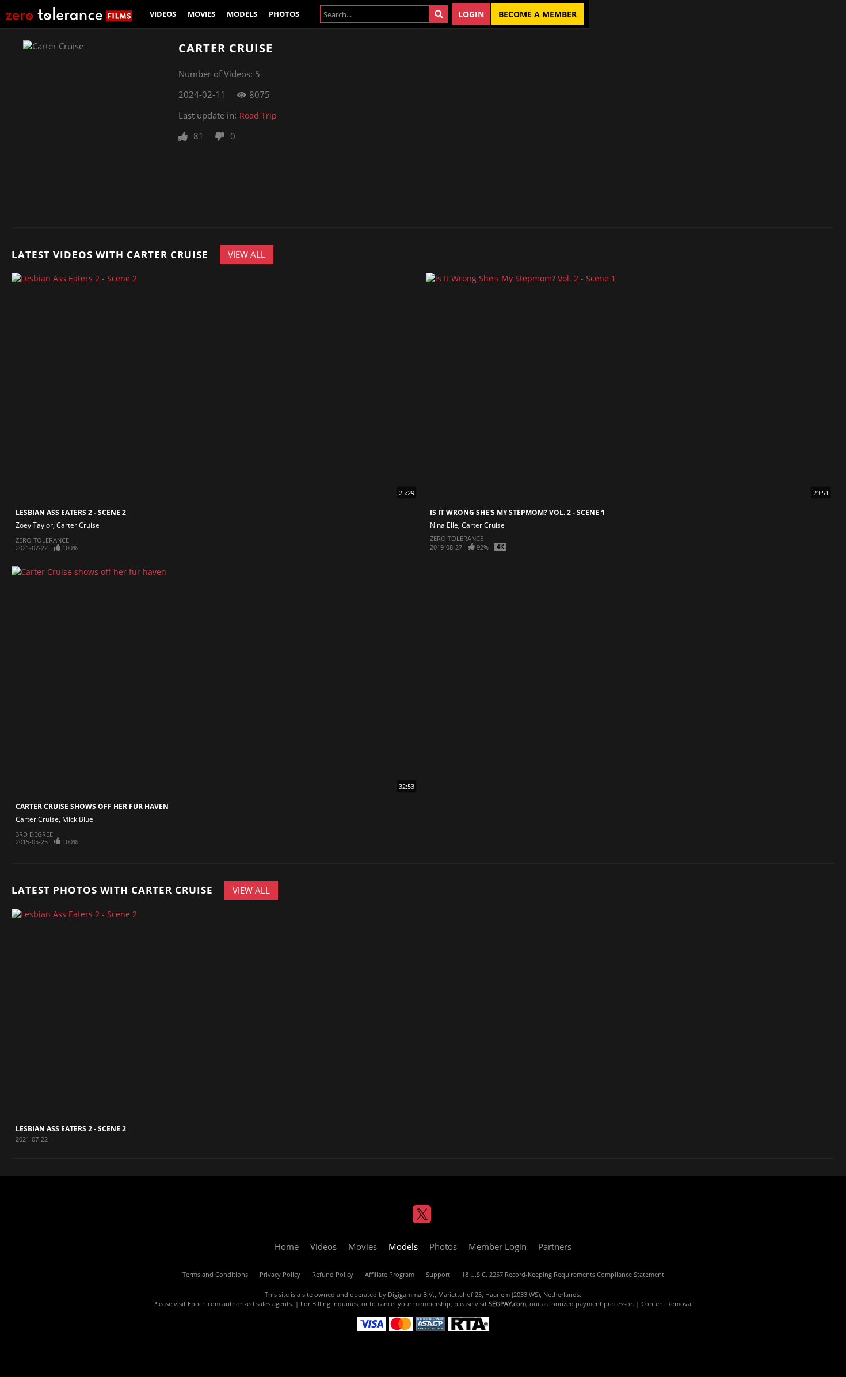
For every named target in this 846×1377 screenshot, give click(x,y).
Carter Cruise (78, 525)
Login (471, 14)
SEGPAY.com (507, 1303)
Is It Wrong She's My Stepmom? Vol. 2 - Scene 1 (517, 512)
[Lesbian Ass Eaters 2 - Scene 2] (81, 1014)
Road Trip (258, 115)
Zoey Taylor (34, 525)
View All (246, 254)
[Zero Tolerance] (69, 14)
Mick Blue (77, 819)
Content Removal (667, 1303)
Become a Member (537, 14)
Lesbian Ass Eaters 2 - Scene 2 (71, 512)
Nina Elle (444, 525)
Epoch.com (204, 1303)
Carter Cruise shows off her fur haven (92, 806)
